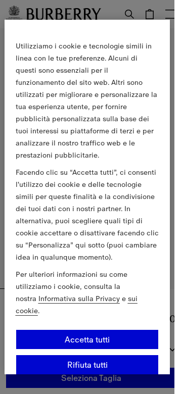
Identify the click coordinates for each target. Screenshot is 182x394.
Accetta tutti (87, 339)
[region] (87, 197)
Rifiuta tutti (87, 365)
